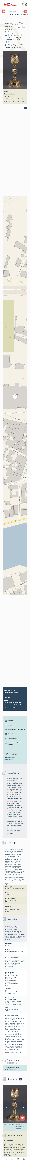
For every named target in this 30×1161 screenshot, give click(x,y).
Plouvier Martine (10, 30)
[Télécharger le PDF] (12, 1159)
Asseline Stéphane (9, 94)
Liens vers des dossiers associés (15, 744)
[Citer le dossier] (24, 1159)
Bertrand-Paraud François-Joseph (13, 910)
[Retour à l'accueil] (10, 4)
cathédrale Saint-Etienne (14, 44)
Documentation (12, 738)
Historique (11, 721)
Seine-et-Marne (10, 47)
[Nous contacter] (18, 1159)
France (7, 46)
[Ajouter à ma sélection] (6, 1159)
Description (11, 725)
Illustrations (11, 734)
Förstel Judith (9, 28)
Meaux (19, 47)
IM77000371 (11, 793)
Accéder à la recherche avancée (18, 14)
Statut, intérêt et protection (16, 729)
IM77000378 (11, 802)
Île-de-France (15, 46)
